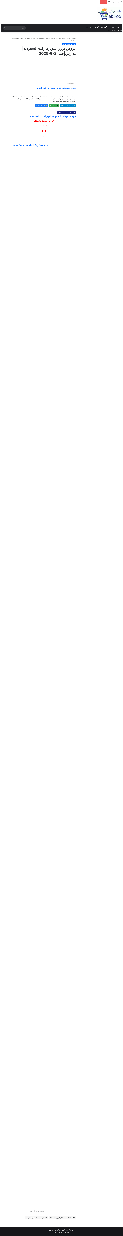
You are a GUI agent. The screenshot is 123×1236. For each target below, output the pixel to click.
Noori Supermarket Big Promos (30, 145)
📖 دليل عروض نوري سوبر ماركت (66, 112)
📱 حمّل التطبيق (54, 105)
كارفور (97, 27)
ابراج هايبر (104, 27)
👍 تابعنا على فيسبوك (41, 105)
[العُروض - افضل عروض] (109, 14)
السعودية (43, 1217)
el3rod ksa (70, 1217)
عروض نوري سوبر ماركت (42, 38)
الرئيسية (73, 38)
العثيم (120, 30)
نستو (91, 27)
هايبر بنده (116, 30)
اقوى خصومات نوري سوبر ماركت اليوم (56, 87)
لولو (87, 27)
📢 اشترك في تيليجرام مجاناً (68, 105)
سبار (109, 30)
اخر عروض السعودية (56, 1217)
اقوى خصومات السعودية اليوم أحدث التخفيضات (52, 116)
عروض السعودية (116, 27)
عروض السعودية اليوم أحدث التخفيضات (60, 38)
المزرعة (112, 30)
